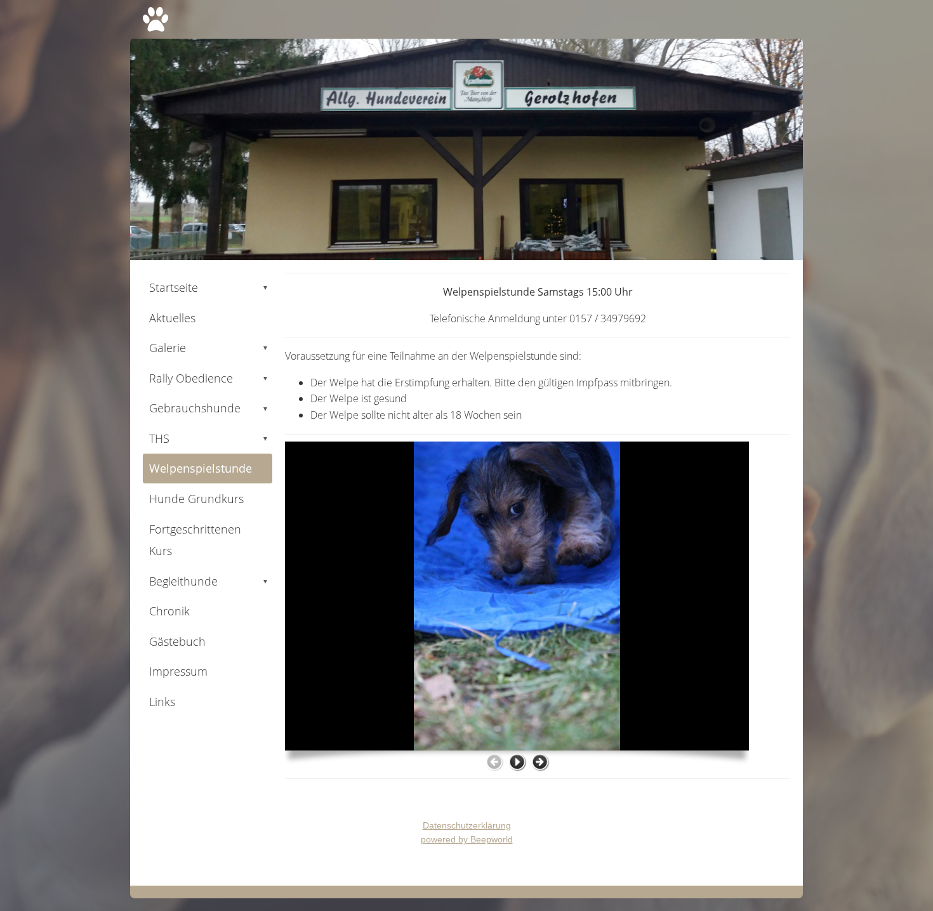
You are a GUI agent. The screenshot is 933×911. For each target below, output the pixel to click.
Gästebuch (177, 641)
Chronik (169, 611)
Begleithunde (208, 581)
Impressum (178, 671)
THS (208, 438)
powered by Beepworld (467, 839)
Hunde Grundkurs (196, 498)
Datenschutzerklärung (467, 825)
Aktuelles (172, 317)
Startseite (208, 287)
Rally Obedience (208, 378)
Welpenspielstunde (200, 468)
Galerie (208, 347)
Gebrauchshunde (208, 408)
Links (162, 701)
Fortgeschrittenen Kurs (195, 540)
